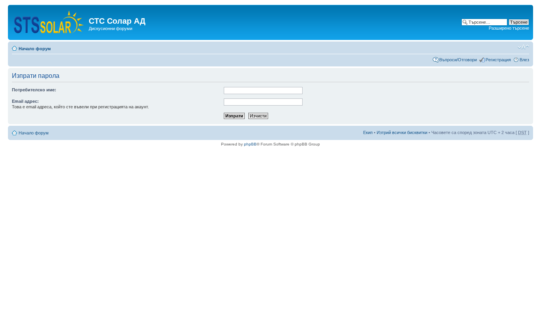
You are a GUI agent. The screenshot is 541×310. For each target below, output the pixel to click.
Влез (524, 59)
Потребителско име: (34, 89)
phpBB (250, 144)
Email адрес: (25, 101)
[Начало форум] (49, 20)
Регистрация (498, 59)
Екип (368, 132)
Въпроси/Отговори (458, 59)
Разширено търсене (509, 28)
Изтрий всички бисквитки (402, 132)
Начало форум (35, 48)
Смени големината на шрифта (523, 47)
